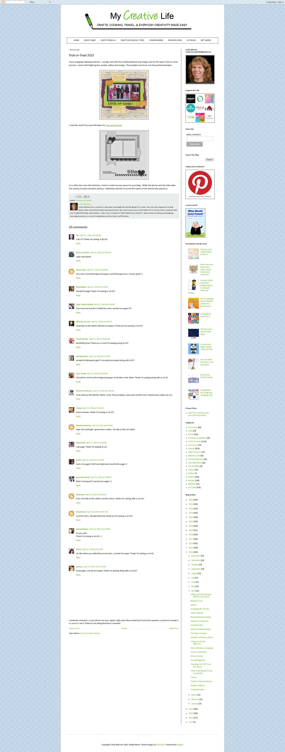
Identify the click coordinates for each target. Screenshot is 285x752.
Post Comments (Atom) (90, 633)
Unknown (80, 495)
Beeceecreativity (83, 425)
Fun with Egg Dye (198, 660)
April (193, 591)
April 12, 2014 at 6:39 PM (97, 374)
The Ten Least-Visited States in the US (206, 252)
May (193, 586)
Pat (77, 235)
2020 (191, 526)
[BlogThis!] (79, 196)
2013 (191, 709)
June (193, 582)
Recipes (191, 480)
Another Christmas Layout (202, 637)
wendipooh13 (82, 356)
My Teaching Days (195, 459)
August (194, 573)
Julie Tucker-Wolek (84, 304)
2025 (191, 504)
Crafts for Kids (194, 442)
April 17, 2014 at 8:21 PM (92, 549)
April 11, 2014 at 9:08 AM (97, 270)
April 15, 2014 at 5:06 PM (96, 495)
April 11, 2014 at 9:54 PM (101, 322)
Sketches (192, 484)
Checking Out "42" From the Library (201, 665)
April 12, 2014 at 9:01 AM (99, 339)
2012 (191, 713)
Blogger (179, 745)
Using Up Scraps (197, 690)
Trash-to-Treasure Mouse (201, 681)
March (194, 695)
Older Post (173, 628)
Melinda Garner (83, 322)
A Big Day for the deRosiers (198, 642)
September (196, 569)
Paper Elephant (197, 613)
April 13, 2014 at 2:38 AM (103, 391)
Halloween (80, 200)
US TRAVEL (191, 40)
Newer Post (74, 628)
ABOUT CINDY (90, 40)
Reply (78, 243)
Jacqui (79, 408)
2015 (191, 548)
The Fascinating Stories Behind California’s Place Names (206, 302)
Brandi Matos (82, 529)
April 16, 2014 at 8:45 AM (97, 512)
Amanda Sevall (83, 477)
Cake (190, 431)
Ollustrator (160, 745)
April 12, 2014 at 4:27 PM (99, 356)
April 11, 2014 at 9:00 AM (100, 253)
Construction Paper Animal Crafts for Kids (206, 347)
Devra (78, 549)
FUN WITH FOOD (175, 40)
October (195, 565)
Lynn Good (81, 374)
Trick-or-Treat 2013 (199, 652)
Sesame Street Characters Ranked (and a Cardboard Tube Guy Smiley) (200, 286)
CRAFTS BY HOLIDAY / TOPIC (132, 40)
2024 (191, 509)
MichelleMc (81, 287)
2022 (191, 517)
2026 (191, 500)
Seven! (193, 605)
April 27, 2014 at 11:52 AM (95, 567)
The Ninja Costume (199, 633)
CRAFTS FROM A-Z (108, 40)
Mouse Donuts (197, 656)
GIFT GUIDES (206, 40)
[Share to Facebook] (85, 196)
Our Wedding (194, 466)
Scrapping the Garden (200, 609)
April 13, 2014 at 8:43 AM (102, 425)
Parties (191, 470)
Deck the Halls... (197, 625)
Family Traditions (198, 686)
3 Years (194, 677)
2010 (191, 722)
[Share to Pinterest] (88, 196)
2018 (191, 535)
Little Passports (194, 452)
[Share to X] (82, 196)
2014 (191, 552)
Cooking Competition (197, 438)
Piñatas (191, 473)
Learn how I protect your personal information (198, 414)
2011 (191, 718)
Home (124, 628)
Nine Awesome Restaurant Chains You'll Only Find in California (206, 270)
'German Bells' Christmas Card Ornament (206, 362)
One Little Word (195, 463)
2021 (191, 522)
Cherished (80, 443)
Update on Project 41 (199, 621)
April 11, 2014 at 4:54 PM (104, 304)
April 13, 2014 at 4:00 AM (93, 408)
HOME (76, 40)
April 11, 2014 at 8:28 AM (90, 235)
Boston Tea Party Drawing (206, 376)
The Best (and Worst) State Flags (206, 331)
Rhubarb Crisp (196, 601)
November (196, 560)
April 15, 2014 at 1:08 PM (101, 477)
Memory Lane (194, 456)
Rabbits (191, 477)
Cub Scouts (193, 445)
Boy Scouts (193, 427)
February (195, 699)
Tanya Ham (81, 270)
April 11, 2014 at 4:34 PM (97, 287)
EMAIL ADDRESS (193, 135)
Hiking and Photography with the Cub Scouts (201, 595)
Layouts (89, 200)
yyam (78, 460)
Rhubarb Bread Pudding (201, 617)
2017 (191, 539)
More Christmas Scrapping (202, 648)
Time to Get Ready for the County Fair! (201, 672)
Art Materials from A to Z (205, 315)
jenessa (79, 567)
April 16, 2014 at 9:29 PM (99, 529)
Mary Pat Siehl (82, 253)
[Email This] (77, 196)
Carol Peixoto (82, 339)
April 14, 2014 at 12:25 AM (93, 460)
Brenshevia (81, 512)
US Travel (192, 487)
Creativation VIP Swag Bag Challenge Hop (206, 392)
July (193, 578)
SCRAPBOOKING (156, 40)
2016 (191, 543)
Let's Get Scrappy (114, 125)
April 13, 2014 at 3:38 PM (96, 443)
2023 (191, 513)
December (196, 556)
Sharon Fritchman (84, 391)
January (194, 704)
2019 (191, 530)
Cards (190, 434)
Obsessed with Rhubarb (201, 629)
